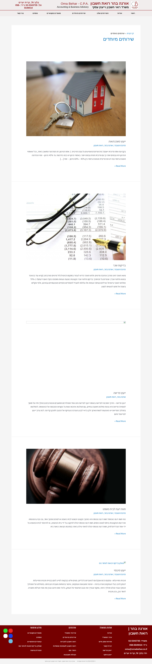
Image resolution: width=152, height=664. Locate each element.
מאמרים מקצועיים (54, 13)
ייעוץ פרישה (119, 393)
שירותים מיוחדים (78, 13)
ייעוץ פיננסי (120, 570)
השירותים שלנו (102, 13)
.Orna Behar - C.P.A (75, 3)
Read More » (120, 165)
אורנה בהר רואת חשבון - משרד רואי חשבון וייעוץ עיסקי (60, 661)
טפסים (35, 13)
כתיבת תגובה (120, 145)
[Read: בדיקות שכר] (76, 226)
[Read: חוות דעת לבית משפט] (76, 476)
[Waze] (11, 641)
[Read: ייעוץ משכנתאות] (76, 98)
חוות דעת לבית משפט (114, 509)
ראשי (133, 13)
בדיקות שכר (119, 265)
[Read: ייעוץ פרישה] (76, 354)
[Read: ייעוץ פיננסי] (112, 563)
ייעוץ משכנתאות (117, 141)
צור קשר (20, 13)
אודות (120, 13)
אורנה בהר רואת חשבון (109, 3)
